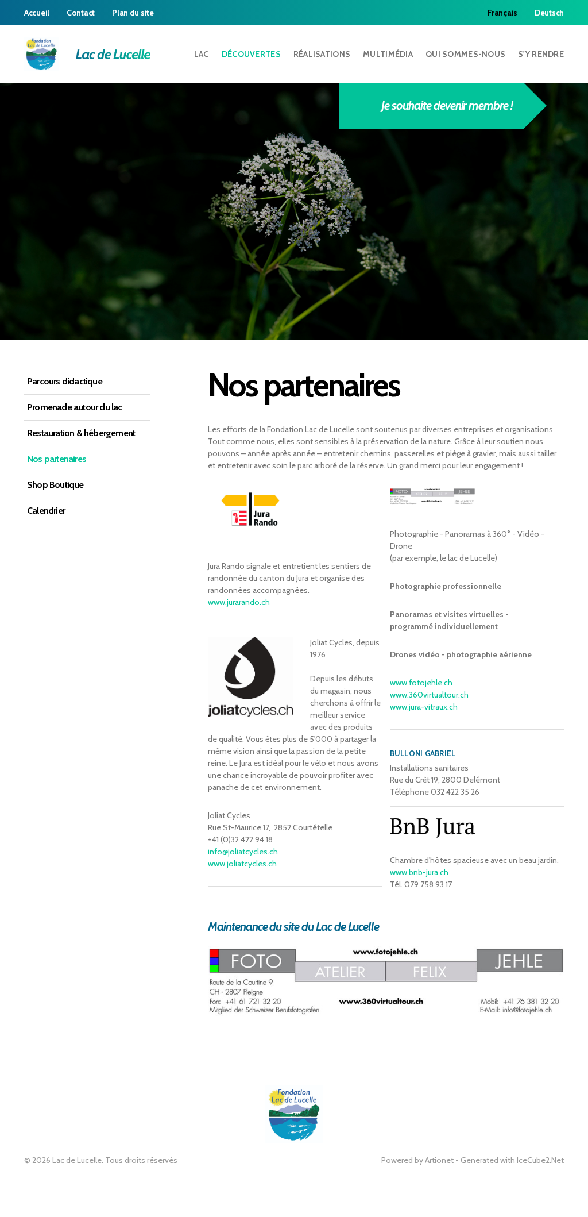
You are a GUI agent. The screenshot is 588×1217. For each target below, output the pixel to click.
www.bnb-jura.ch (419, 872)
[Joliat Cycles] (250, 676)
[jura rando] (250, 508)
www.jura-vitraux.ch (424, 707)
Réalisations (321, 54)
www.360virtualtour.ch (429, 695)
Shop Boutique (55, 484)
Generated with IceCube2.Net (512, 1160)
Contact (81, 13)
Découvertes (251, 54)
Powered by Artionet (417, 1160)
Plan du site (133, 13)
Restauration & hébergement (81, 433)
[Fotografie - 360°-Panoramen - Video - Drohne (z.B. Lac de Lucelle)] (386, 981)
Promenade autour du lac (74, 407)
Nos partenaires (56, 458)
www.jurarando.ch (239, 602)
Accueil (36, 13)
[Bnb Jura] (432, 827)
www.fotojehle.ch (421, 682)
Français (502, 13)
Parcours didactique (64, 381)
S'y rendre (541, 54)
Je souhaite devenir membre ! (446, 105)
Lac (201, 54)
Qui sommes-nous (465, 54)
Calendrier (46, 510)
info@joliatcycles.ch (243, 851)
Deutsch (549, 13)
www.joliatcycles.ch (242, 863)
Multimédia (388, 54)
